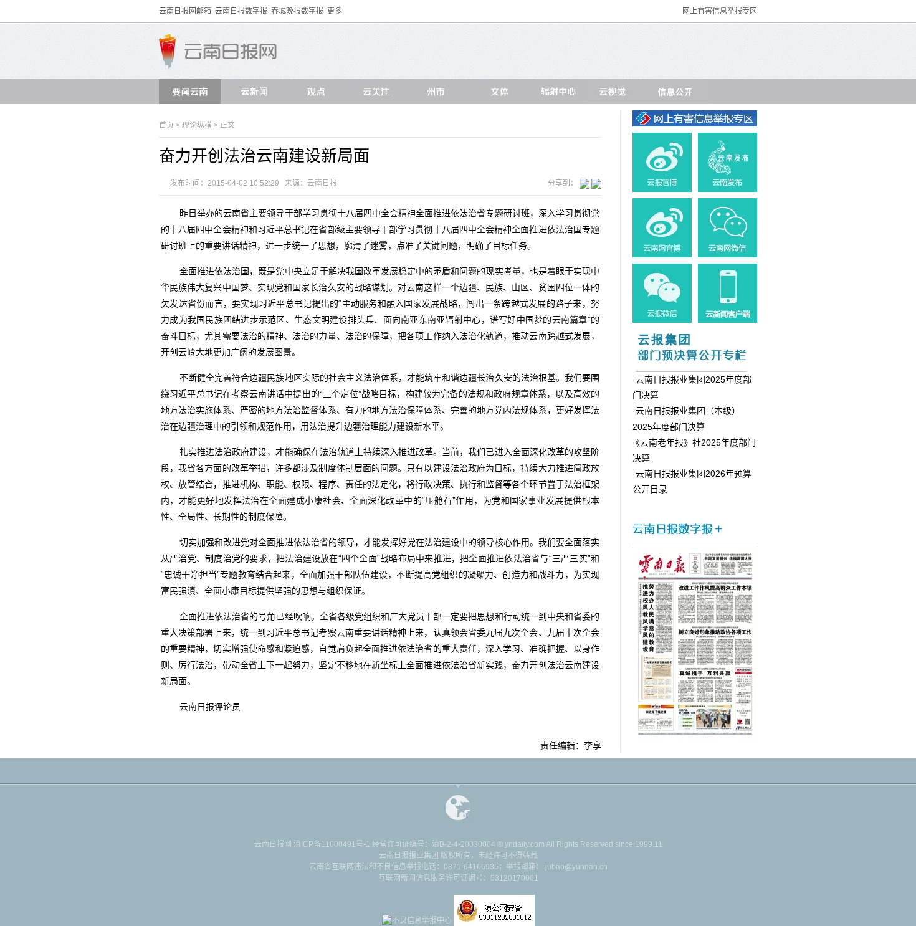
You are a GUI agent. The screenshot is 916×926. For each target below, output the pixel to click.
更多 (334, 11)
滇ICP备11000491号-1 (331, 844)
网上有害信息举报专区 (719, 11)
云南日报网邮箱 (185, 11)
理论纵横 (198, 125)
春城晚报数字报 (297, 11)
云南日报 (322, 183)
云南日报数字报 (241, 11)
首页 (166, 125)
